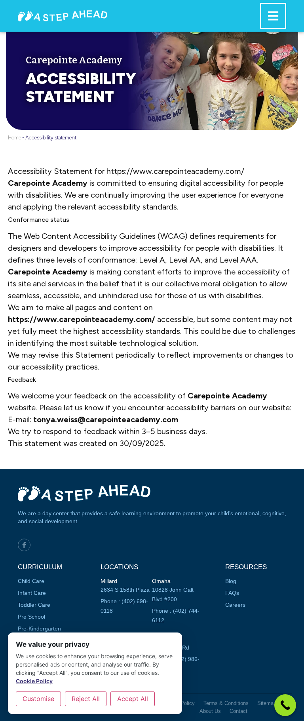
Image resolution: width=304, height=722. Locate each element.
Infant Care (32, 593)
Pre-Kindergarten (39, 628)
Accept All (132, 699)
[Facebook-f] (24, 545)
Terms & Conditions (226, 703)
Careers (235, 605)
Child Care (31, 581)
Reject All (86, 699)
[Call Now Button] (285, 705)
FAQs (232, 593)
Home (14, 138)
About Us (210, 711)
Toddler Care (34, 605)
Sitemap (266, 703)
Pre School (31, 616)
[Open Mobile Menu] (273, 16)
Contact (238, 711)
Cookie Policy (34, 681)
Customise (38, 699)
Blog (230, 581)
